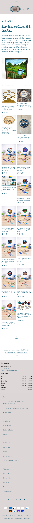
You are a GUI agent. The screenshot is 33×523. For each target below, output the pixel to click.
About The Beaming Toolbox (11, 461)
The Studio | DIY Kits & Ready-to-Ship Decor (15, 408)
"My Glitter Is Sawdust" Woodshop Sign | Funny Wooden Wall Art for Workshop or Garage (24, 105)
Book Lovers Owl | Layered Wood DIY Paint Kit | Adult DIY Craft (24, 199)
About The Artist (7, 456)
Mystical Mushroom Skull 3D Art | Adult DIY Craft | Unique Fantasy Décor (9, 230)
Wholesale (6, 469)
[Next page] (27, 337)
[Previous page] (5, 337)
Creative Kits (6, 421)
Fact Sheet (6, 473)
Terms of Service (7, 491)
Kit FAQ (5, 452)
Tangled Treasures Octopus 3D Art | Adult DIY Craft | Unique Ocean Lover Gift (23, 168)
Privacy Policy (7, 478)
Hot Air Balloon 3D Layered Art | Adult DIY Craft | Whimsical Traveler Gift (9, 261)
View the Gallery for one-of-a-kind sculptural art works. (17, 352)
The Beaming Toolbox (10, 515)
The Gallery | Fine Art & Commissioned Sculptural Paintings (14, 402)
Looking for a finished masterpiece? (14, 350)
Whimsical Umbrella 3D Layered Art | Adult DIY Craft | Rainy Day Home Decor (24, 260)
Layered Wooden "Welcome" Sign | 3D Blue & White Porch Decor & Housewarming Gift (23, 137)
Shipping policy (18, 518)
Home (5, 397)
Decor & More (7, 425)
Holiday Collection (8, 430)
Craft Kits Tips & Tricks (9, 443)
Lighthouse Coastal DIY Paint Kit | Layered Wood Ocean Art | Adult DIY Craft (8, 168)
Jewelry (5, 434)
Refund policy (28, 515)
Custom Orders (7, 413)
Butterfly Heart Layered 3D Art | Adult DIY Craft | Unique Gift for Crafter (24, 230)
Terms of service (26, 518)
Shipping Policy (7, 487)
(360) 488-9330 (5, 368)
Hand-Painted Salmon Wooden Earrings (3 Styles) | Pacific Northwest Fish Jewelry (9, 108)
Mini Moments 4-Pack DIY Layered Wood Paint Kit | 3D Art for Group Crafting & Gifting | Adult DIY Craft (24, 315)
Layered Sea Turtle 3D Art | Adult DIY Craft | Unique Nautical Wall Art (9, 189)
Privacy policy (20, 515)
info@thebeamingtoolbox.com (9, 370)
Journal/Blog (6, 447)
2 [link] (16, 337)
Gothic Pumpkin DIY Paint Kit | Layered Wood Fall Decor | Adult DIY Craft (24, 292)
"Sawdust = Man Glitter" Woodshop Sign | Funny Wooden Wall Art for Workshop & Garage (9, 128)
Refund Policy (7, 482)
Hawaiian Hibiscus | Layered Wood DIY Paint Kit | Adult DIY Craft (8, 292)
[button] (4, 9)
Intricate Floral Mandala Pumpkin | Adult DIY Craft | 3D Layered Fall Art (9, 324)
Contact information (8, 518)
